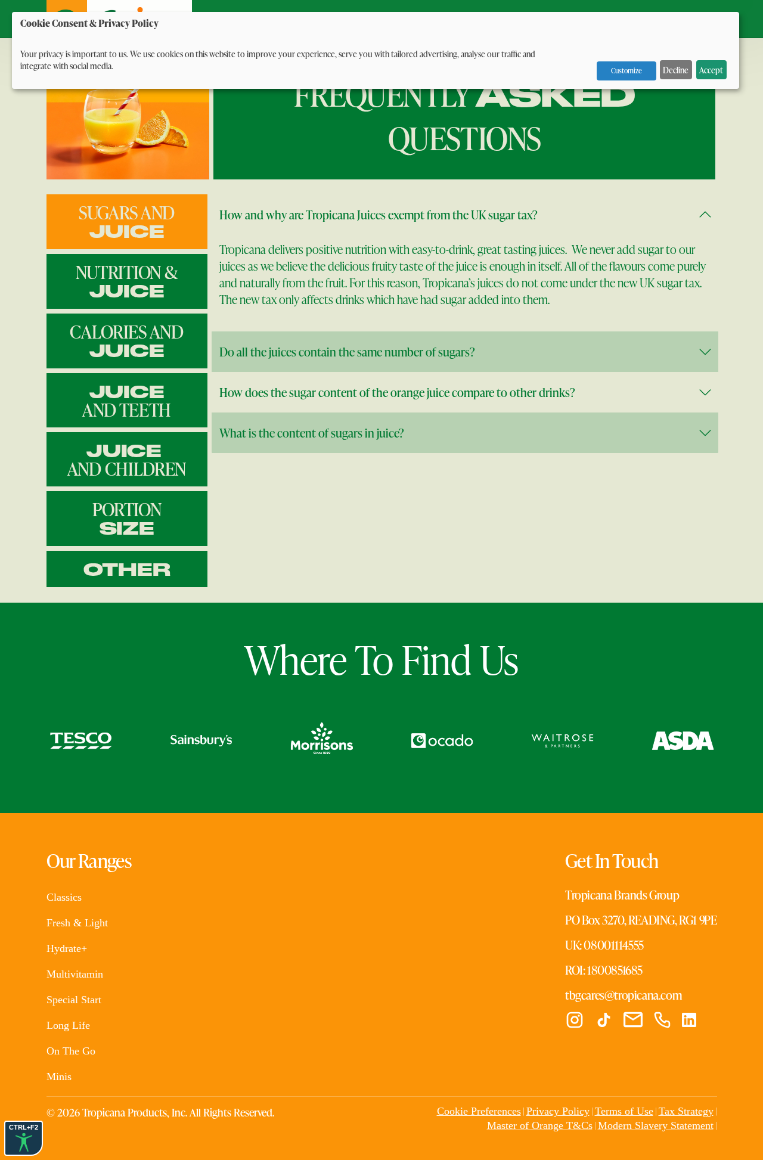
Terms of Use (624, 1111)
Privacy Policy (558, 1111)
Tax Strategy (686, 1111)
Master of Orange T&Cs (540, 1125)
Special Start (73, 1000)
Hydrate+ (66, 948)
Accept (711, 70)
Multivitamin (74, 974)
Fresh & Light (77, 923)
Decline (675, 70)
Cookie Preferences (479, 1111)
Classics (64, 897)
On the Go (70, 1051)
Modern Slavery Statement (656, 1125)
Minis (59, 1077)
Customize (626, 71)
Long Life (68, 1025)
